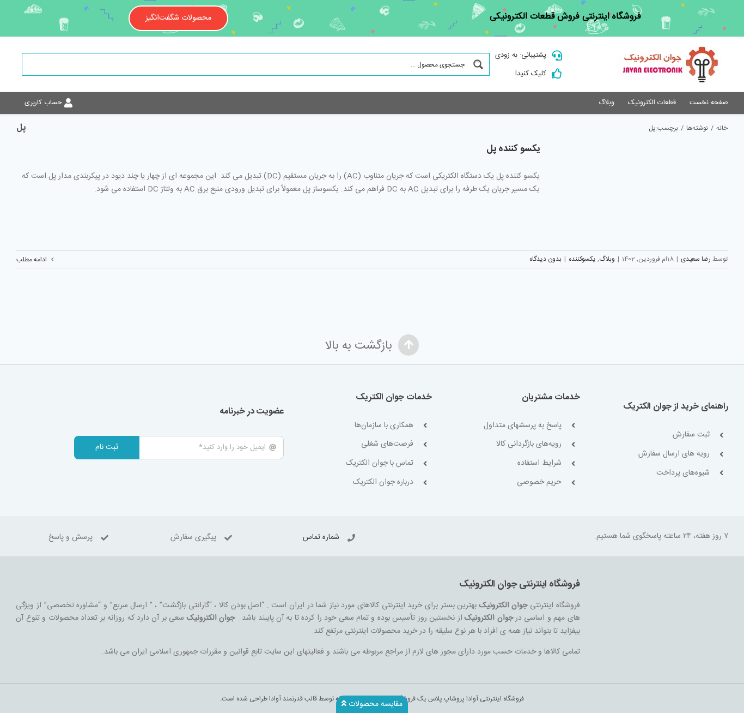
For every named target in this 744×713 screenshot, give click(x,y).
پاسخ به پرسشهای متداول (523, 426)
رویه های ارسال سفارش (674, 454)
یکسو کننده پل (513, 149)
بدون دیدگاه (545, 259)
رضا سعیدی (696, 259)
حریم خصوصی (539, 482)
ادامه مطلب (32, 259)
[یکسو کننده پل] (640, 190)
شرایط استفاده (539, 463)
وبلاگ (607, 259)
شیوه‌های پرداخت (683, 473)
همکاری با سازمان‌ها (384, 426)
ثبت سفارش (691, 435)
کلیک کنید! (530, 74)
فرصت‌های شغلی (387, 444)
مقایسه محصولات (374, 704)
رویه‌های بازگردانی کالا (529, 444)
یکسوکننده (582, 259)
